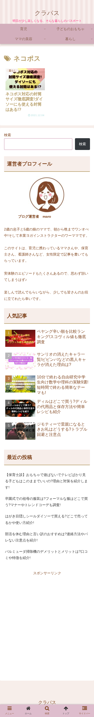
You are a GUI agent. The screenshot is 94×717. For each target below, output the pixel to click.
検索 (7, 135)
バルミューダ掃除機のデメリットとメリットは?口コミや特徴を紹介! (46, 554)
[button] (83, 525)
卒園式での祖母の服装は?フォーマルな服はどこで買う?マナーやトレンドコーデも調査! (46, 502)
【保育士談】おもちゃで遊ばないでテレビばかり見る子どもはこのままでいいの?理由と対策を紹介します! (46, 481)
